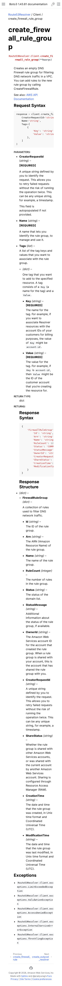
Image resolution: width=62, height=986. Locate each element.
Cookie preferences (41, 979)
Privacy (14, 979)
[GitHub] (31, 969)
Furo (49, 976)
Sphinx (24, 976)
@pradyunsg (39, 976)
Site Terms (25, 979)
